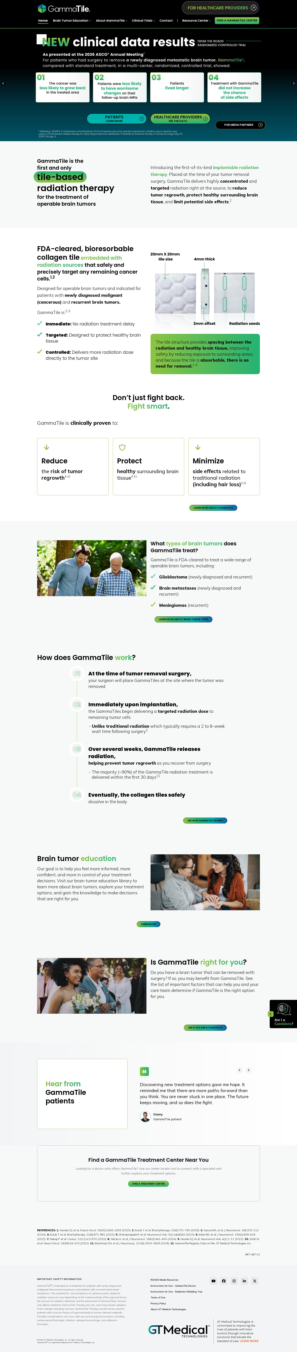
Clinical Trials (142, 21)
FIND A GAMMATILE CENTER (237, 20)
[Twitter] (254, 1281)
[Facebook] (224, 1281)
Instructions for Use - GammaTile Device (173, 1285)
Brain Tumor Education (70, 21)
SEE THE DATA (178, 118)
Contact (166, 21)
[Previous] (239, 1070)
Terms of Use (158, 1297)
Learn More (249, 1341)
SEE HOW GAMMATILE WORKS (205, 820)
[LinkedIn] (244, 1281)
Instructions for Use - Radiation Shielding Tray (176, 1291)
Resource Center (195, 21)
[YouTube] (213, 1281)
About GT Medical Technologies (168, 1309)
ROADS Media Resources (164, 1279)
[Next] (248, 1070)
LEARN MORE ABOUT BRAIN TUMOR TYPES (183, 619)
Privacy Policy (158, 1303)
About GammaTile (110, 21)
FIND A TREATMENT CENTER (148, 1183)
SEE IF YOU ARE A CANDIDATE (205, 1027)
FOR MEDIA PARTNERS (238, 125)
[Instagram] (234, 1281)
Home (43, 21)
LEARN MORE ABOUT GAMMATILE (213, 508)
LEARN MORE (114, 118)
